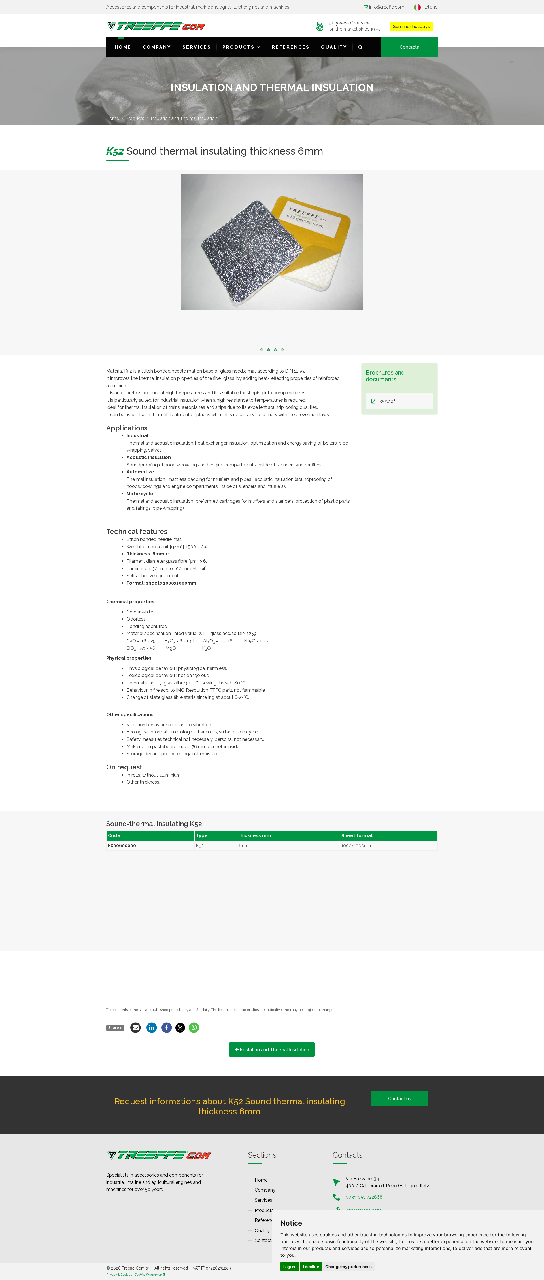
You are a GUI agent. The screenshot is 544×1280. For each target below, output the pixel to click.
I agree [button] (289, 1266)
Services (196, 47)
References (291, 47)
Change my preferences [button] (348, 1266)
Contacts (409, 47)
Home (123, 47)
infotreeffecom (386, 7)
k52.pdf (387, 401)
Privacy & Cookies (119, 1275)
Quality (334, 47)
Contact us (399, 1098)
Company (157, 47)
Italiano (431, 7)
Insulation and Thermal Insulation (274, 1049)
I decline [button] (311, 1266)
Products (239, 47)
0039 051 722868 (364, 1197)
